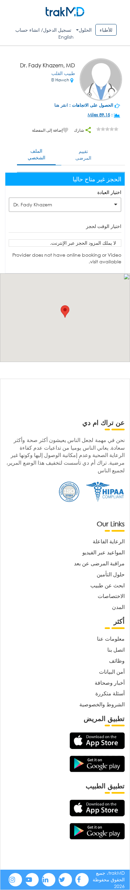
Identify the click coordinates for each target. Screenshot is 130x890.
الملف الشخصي (36, 154)
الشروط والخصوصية (102, 704)
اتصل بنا (116, 649)
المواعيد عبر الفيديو (103, 552)
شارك (79, 130)
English (66, 37)
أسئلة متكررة (110, 693)
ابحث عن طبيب (107, 585)
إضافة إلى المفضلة (47, 130)
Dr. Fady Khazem (32, 204)
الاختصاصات (111, 595)
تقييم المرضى (83, 154)
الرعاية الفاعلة (109, 541)
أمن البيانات (112, 671)
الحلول (85, 30)
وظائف (117, 660)
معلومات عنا (111, 638)
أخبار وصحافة (110, 682)
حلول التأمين (111, 574)
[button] (65, 311)
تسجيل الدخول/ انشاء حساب (43, 30)
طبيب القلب (63, 73)
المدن (118, 606)
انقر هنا (61, 105)
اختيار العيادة (109, 192)
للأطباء (106, 30)
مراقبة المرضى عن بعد (99, 563)
